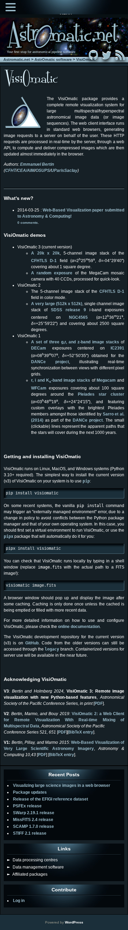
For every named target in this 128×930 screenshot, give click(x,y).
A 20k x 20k (45, 253)
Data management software (35, 867)
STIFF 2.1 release (29, 833)
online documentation (79, 626)
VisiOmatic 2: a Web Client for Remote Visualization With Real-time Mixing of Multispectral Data (64, 719)
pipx (8, 536)
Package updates (30, 792)
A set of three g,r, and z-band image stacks (75, 342)
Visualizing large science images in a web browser (61, 785)
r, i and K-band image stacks (60, 380)
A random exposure (51, 273)
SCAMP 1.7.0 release (33, 826)
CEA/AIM (25, 170)
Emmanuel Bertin (37, 164)
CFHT (10, 170)
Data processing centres (32, 860)
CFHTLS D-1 (45, 260)
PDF (99, 703)
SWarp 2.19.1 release (33, 812)
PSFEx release (27, 806)
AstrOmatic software (53, 59)
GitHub (32, 643)
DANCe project (50, 361)
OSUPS (42, 170)
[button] (11, 6)
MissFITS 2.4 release (33, 819)
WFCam (38, 388)
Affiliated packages (27, 874)
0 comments (27, 222)
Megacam (106, 380)
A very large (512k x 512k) (56, 303)
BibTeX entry (80, 732)
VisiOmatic (86, 59)
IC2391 (117, 348)
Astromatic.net (16, 59)
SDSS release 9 (68, 309)
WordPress (74, 922)
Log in (19, 900)
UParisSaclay (64, 170)
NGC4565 (78, 317)
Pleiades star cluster (101, 394)
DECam (38, 348)
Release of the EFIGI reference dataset (50, 799)
